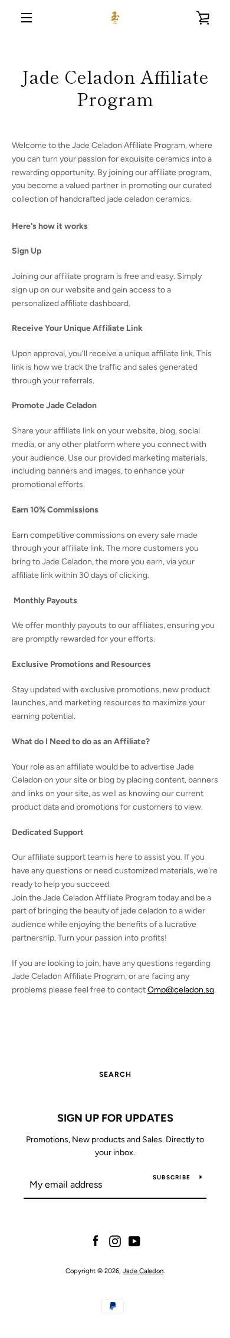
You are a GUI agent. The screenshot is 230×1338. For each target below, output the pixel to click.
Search (115, 1074)
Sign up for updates (115, 1118)
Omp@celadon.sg (180, 990)
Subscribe (171, 1177)
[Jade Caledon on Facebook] (95, 1240)
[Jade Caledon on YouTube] (134, 1240)
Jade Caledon (143, 1271)
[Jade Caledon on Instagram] (115, 1240)
